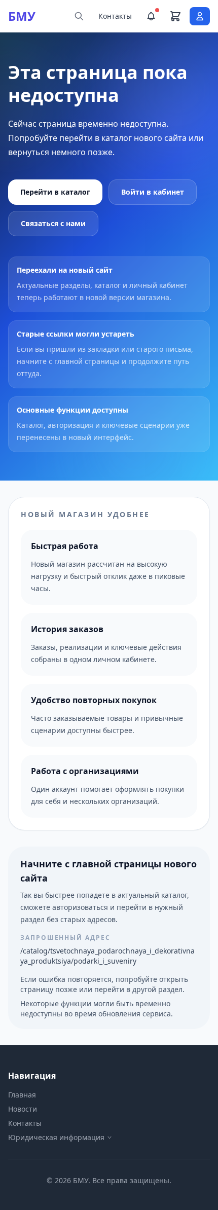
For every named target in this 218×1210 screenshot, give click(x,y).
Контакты (115, 16)
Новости (22, 1109)
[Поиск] (79, 16)
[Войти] (200, 16)
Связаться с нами (53, 223)
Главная (22, 1094)
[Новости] (151, 16)
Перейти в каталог (55, 192)
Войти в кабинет (152, 192)
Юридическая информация (56, 1137)
